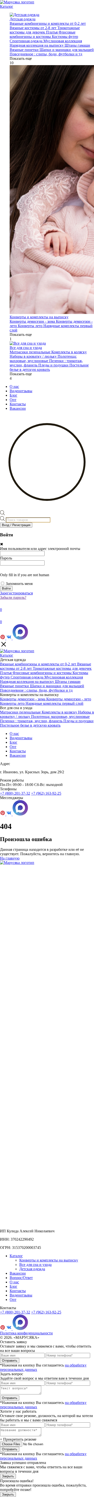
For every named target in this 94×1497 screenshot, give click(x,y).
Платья (52, 32)
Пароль (6, 558)
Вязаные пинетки (25, 50)
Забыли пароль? (13, 597)
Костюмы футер (65, 37)
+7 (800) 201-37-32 (15, 793)
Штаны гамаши (77, 45)
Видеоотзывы (21, 391)
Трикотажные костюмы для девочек (45, 30)
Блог (13, 395)
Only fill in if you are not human (24, 575)
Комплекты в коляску (69, 352)
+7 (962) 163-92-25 (46, 793)
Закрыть (8, 1476)
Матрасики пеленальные (30, 352)
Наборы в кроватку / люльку (34, 356)
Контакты (18, 404)
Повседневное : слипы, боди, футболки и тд (46, 54)
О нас (14, 386)
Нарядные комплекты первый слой (54, 703)
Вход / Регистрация (16, 525)
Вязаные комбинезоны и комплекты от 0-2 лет (48, 23)
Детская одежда (32, 1269)
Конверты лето (30, 326)
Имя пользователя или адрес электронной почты (40, 549)
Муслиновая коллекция (62, 41)
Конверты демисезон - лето (68, 699)
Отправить (9, 1360)
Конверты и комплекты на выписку (48, 1260)
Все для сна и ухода (35, 1264)
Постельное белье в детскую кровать (49, 367)
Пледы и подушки (53, 365)
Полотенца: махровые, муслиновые (43, 358)
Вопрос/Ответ (21, 1278)
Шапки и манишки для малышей (67, 50)
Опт (13, 400)
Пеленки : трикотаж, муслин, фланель (31, 721)
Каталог (6, 6)
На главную (10, 858)
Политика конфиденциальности (26, 1333)
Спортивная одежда (26, 41)
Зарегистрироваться (16, 593)
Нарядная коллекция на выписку (37, 45)
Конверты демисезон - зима (33, 321)
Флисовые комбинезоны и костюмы (42, 34)
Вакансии (18, 408)
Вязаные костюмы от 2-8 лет (33, 28)
